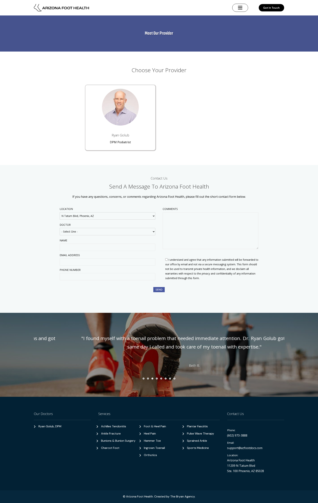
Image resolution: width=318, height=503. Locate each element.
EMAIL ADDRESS (70, 255)
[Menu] (240, 8)
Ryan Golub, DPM (49, 426)
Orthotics (150, 455)
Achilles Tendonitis (113, 426)
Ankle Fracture (111, 433)
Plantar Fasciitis (197, 426)
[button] (143, 378)
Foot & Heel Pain (155, 426)
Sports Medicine (198, 448)
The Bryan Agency (182, 496)
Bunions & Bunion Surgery (118, 441)
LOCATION (66, 209)
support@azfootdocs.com (244, 448)
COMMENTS (170, 209)
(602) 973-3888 (237, 435)
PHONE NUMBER (70, 270)
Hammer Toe (152, 441)
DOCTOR (65, 224)
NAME (63, 240)
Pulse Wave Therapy (200, 433)
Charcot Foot (110, 448)
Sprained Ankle (197, 441)
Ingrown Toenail (154, 448)
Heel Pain (150, 433)
